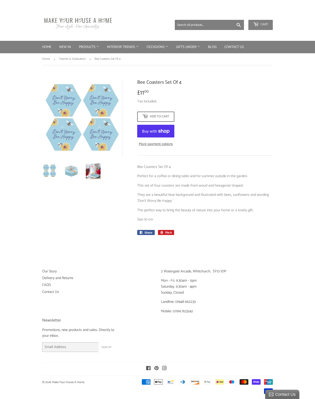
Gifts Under (186, 47)
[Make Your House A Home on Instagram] (164, 369)
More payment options (156, 144)
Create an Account (260, 13)
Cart (264, 24)
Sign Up (106, 347)
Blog (212, 47)
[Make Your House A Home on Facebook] (148, 369)
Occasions (156, 47)
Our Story (49, 271)
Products (87, 47)
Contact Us (234, 47)
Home (46, 47)
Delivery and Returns (57, 278)
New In (65, 47)
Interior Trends (121, 47)
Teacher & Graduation (72, 59)
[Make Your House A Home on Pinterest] (156, 369)
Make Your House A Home (68, 382)
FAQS (46, 285)
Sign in (236, 13)
